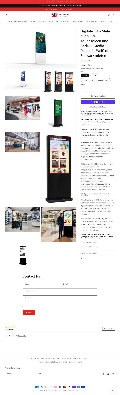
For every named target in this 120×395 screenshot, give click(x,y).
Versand (83, 68)
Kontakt (79, 362)
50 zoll (85, 75)
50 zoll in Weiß (88, 80)
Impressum (35, 358)
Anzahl (83, 84)
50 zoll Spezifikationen (89, 242)
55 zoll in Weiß (103, 80)
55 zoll (95, 75)
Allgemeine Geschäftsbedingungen (49, 362)
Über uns (72, 362)
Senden (29, 312)
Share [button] (85, 259)
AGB (58, 358)
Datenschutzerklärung (48, 358)
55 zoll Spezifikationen (89, 247)
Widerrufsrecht (66, 358)
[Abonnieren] (40, 373)
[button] (7, 15)
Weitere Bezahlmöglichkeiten (98, 107)
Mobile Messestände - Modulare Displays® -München (57, 390)
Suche (65, 362)
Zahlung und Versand (80, 358)
